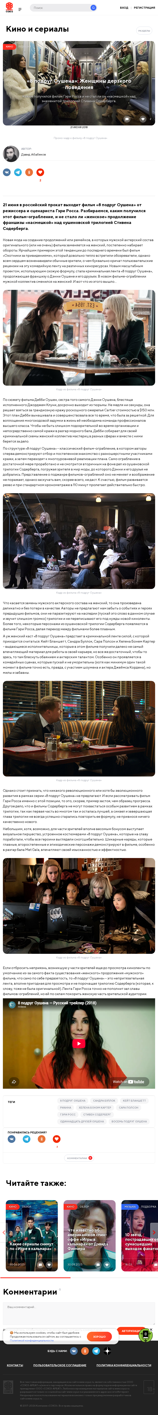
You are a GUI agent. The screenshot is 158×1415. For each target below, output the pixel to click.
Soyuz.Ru (9, 7)
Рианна (65, 1107)
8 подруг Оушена (72, 1100)
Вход (124, 7)
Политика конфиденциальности (124, 1365)
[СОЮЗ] (8, 1387)
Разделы (144, 30)
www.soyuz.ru (86, 1382)
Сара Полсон (128, 1107)
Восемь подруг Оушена (129, 1121)
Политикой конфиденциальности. (32, 1340)
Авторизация (131, 1331)
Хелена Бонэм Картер (95, 1107)
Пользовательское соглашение (59, 1365)
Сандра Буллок (104, 1100)
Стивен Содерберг (97, 1114)
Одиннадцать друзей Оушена (82, 1121)
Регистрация (144, 7)
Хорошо (99, 1336)
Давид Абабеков (33, 154)
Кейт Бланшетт (134, 1100)
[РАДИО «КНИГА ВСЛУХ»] (145, 1335)
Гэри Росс (68, 1114)
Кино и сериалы (37, 28)
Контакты (15, 1365)
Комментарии (79, 1158)
